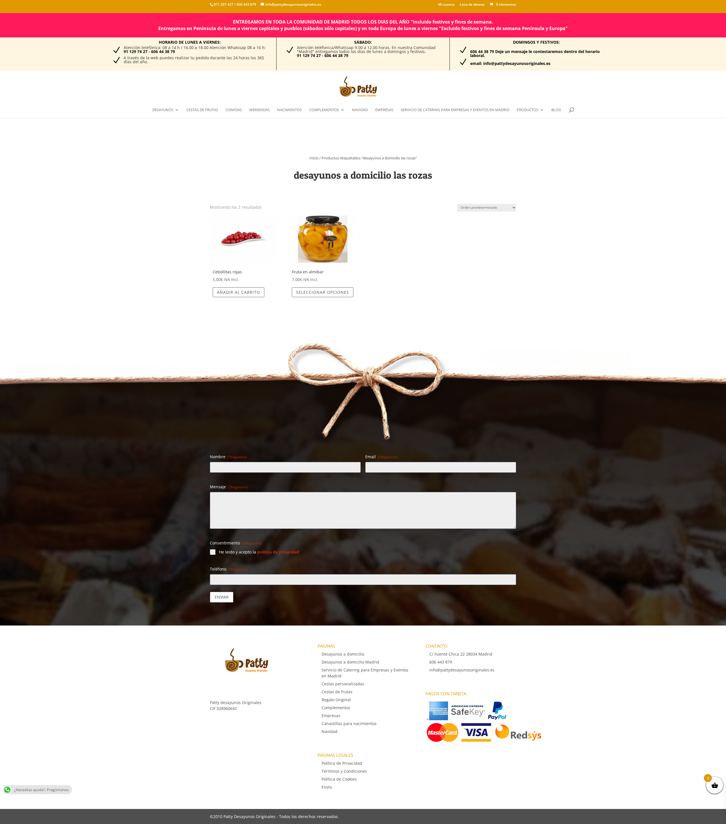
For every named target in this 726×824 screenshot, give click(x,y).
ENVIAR (222, 597)
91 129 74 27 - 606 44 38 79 (149, 51)
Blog (556, 110)
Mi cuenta (446, 5)
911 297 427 (223, 4)
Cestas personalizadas (343, 683)
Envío (327, 787)
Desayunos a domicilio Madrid (350, 662)
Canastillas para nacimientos (349, 723)
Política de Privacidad (342, 763)
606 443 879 (246, 4)
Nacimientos (289, 110)
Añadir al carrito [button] (238, 292)
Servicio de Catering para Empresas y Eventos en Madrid (455, 110)
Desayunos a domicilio (343, 654)
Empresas (384, 110)
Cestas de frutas (202, 110)
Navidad (360, 110)
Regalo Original (336, 699)
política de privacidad (278, 552)
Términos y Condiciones (344, 771)
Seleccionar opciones (322, 292)
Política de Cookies (339, 779)
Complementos (324, 110)
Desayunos (162, 110)
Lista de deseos (472, 5)
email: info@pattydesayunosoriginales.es (510, 63)
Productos (527, 110)
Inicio (313, 157)
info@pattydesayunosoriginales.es (462, 670)
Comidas (233, 110)
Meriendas (259, 110)
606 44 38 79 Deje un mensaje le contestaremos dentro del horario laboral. (535, 53)
